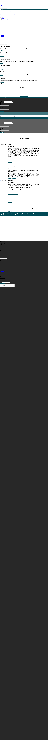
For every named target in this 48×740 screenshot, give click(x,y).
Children (1, 107)
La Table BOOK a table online (13, 194)
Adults (1, 103)
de (1, 2)
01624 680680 (2, 0)
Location (2, 36)
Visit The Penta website (5, 19)
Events (3, 20)
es (1, 4)
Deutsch (2, 252)
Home (2, 17)
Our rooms (10, 162)
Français (2, 255)
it (1, 6)
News (3, 21)
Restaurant (3, 22)
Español (2, 254)
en (1, 3)
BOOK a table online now (24, 96)
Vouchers (2, 33)
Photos (2, 34)
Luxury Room (4, 26)
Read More (10, 202)
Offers (2, 24)
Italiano (2, 257)
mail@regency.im (6, 248)
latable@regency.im (25, 94)
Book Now (5, 50)
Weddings (3, 18)
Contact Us (3, 37)
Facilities (2, 35)
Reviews (2, 23)
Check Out (2, 102)
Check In (1, 101)
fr (1, 5)
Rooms (2, 25)
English (2, 253)
